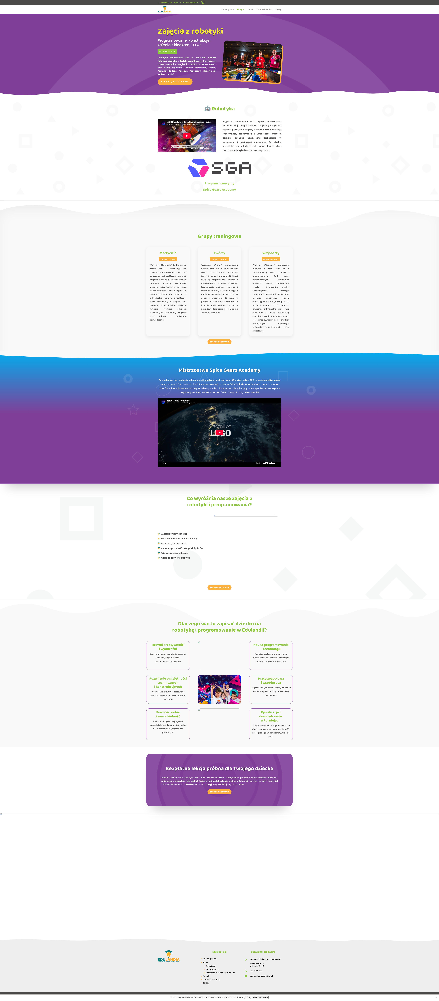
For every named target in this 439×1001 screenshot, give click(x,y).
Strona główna (227, 10)
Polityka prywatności (260, 997)
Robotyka (210, 966)
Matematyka (212, 969)
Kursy (239, 10)
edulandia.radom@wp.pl (261, 976)
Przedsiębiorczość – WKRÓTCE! (220, 972)
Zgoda (247, 997)
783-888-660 (166, 2)
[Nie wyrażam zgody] (436, 998)
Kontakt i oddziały (265, 10)
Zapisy (278, 10)
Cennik (251, 10)
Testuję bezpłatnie (175, 81)
